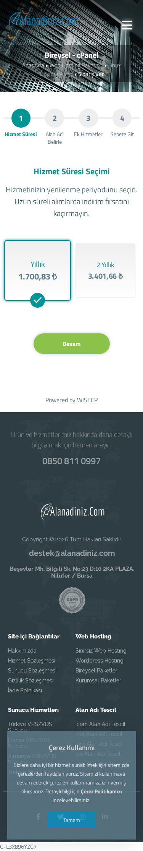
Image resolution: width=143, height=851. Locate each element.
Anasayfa (33, 65)
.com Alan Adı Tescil (100, 724)
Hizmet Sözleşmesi (31, 661)
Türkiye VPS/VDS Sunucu (30, 727)
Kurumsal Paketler (98, 680)
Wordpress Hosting (100, 661)
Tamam (71, 820)
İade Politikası (25, 690)
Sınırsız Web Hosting (101, 651)
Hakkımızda (22, 651)
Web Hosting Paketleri (76, 65)
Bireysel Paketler (96, 670)
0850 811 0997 (71, 461)
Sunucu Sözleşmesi (32, 670)
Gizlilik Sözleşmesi (30, 680)
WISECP (87, 399)
